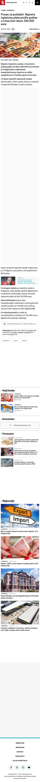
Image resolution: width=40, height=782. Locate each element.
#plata (15, 340)
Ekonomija (10, 10)
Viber (11, 334)
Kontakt (20, 752)
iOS (35, 330)
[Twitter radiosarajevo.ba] (17, 767)
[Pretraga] (26, 2)
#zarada (24, 340)
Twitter (15, 332)
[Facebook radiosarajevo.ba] (11, 767)
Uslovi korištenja (20, 761)
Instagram (27, 332)
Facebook (20, 332)
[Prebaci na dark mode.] (23, 2)
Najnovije (8, 501)
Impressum (20, 747)
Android (30, 330)
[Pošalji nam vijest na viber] (23, 767)
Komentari (8, 419)
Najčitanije (8, 390)
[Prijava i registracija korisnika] (29, 2)
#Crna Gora (6, 340)
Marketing (20, 743)
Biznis (4, 10)
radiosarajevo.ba (27, 774)
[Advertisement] (20, 176)
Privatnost (20, 756)
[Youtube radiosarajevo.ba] (29, 767)
